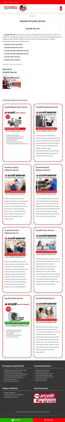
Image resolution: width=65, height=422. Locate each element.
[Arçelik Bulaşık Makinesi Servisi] (46, 184)
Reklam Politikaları (9, 393)
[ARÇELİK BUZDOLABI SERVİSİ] (46, 121)
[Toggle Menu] (60, 8)
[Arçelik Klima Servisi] (46, 244)
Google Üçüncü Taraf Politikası (13, 394)
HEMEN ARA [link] (49, 420)
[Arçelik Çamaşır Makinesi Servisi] (15, 184)
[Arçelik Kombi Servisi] (46, 312)
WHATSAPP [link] (17, 420)
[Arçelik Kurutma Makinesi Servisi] (15, 247)
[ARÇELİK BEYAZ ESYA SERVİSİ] (15, 121)
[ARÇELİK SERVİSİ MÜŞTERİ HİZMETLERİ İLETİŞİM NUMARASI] (45, 398)
